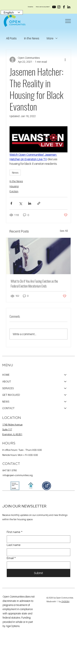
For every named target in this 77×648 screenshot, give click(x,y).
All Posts (11, 38)
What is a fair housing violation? (43, 6)
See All (64, 230)
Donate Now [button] (30, 6)
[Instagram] (59, 7)
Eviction (14, 191)
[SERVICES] (65, 388)
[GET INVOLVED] (65, 394)
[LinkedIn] (69, 7)
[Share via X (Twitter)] (20, 203)
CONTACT (8, 408)
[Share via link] (39, 203)
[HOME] (65, 374)
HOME (6, 374)
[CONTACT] (65, 408)
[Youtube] (54, 7)
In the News (31, 38)
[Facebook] (64, 7)
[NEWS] (65, 401)
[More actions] (65, 59)
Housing (14, 186)
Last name (14, 545)
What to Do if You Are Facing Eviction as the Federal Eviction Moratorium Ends (34, 283)
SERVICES (8, 388)
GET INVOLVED (11, 394)
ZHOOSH (65, 601)
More (50, 38)
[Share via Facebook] (11, 203)
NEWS (5, 401)
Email (11, 558)
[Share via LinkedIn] (29, 203)
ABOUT (6, 381)
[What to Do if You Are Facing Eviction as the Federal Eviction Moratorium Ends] (38, 256)
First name (14, 532)
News (15, 172)
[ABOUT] (65, 381)
